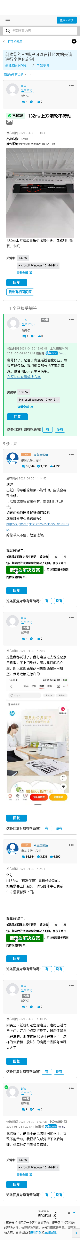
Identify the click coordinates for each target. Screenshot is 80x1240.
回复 (16, 282)
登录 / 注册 (67, 20)
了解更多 (43, 66)
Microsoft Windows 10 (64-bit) (38, 265)
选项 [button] (74, 41)
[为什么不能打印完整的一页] (30, 74)
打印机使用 (15, 41)
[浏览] (6, 20)
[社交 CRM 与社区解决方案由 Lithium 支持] (47, 1214)
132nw (22, 258)
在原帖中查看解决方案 (24, 377)
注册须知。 (51, 1232)
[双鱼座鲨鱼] (12, 458)
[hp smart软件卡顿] (26, 74)
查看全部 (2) (24, 272)
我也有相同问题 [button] (20, 292)
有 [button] (47, 429)
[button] (71, 85)
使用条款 (35, 1232)
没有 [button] (60, 429)
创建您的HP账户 (17, 66)
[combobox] (40, 31)
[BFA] (12, 89)
